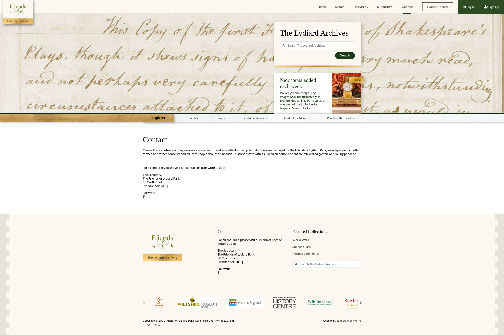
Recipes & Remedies (305, 253)
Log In (470, 7)
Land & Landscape (254, 118)
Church (191, 118)
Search (339, 6)
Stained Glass (301, 246)
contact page (195, 167)
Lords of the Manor (296, 118)
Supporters (384, 6)
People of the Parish (339, 118)
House (219, 118)
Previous (144, 303)
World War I (300, 240)
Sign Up (493, 7)
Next (361, 303)
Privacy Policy (151, 324)
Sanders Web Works (349, 320)
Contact (407, 6)
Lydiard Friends (437, 7)
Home (322, 6)
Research (360, 6)
